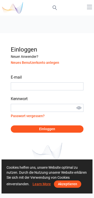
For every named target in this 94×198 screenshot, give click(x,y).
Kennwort (19, 98)
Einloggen (47, 129)
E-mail (16, 77)
